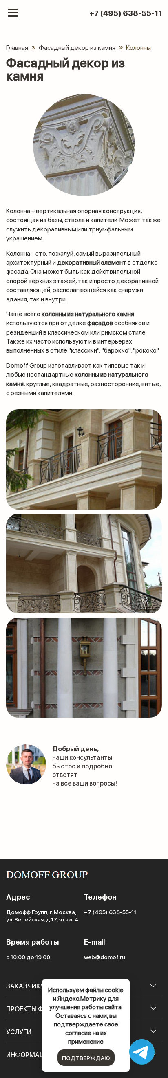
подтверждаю (86, 1057)
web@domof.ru (104, 956)
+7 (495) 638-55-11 (125, 13)
